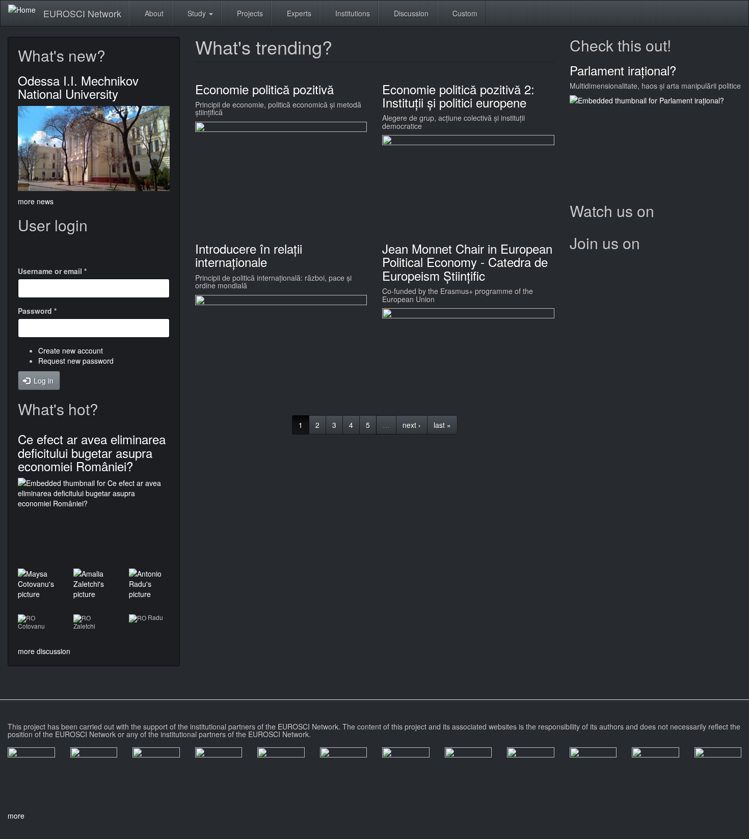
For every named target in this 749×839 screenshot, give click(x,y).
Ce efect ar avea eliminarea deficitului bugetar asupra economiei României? (92, 452)
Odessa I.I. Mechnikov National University (78, 86)
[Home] (25, 9)
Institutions (351, 13)
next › (412, 425)
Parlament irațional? (623, 70)
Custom (463, 13)
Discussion (410, 13)
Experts (298, 13)
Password (37, 311)
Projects (249, 13)
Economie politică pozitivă (264, 89)
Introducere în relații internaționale (248, 254)
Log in (43, 380)
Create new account (70, 350)
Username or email (52, 271)
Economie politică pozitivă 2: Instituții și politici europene (458, 95)
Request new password (76, 361)
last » (442, 425)
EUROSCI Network (82, 13)
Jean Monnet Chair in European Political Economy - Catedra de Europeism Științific (467, 261)
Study (196, 13)
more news (36, 201)
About (153, 13)
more (16, 815)
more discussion (44, 651)
